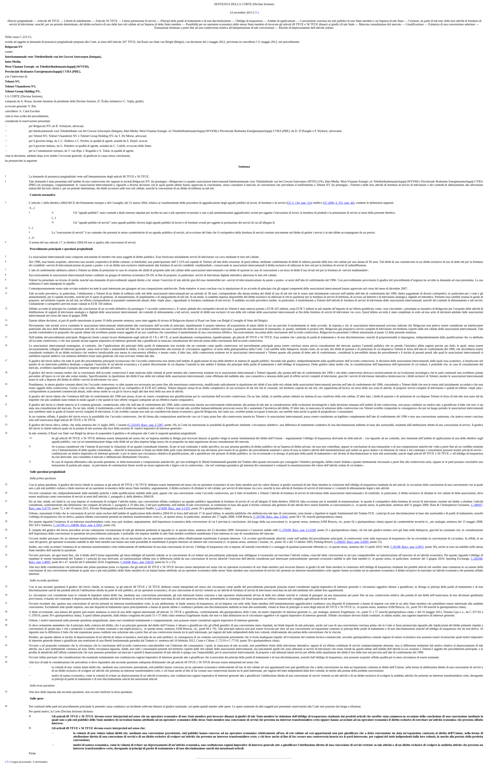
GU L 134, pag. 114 (299, 202)
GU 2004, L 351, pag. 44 (338, 202)
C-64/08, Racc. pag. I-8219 (136, 562)
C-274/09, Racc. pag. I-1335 (172, 508)
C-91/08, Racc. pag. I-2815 (406, 546)
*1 (256, 12)
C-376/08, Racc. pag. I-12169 (297, 530)
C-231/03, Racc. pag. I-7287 (145, 425)
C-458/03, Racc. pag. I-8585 (351, 541)
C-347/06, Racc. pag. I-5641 (270, 516)
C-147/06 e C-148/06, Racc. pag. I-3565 (77, 525)
